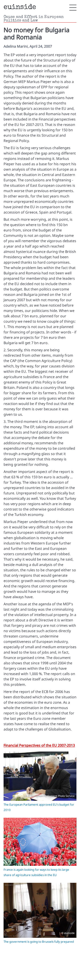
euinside (20, 7)
